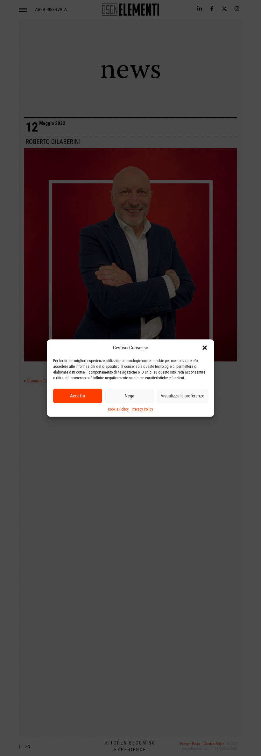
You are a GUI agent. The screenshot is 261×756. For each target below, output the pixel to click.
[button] (204, 348)
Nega (129, 396)
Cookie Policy (118, 409)
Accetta (77, 396)
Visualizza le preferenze (182, 396)
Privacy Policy (142, 409)
